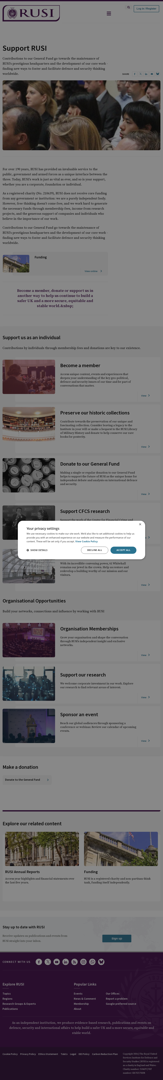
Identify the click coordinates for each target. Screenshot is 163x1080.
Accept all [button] (123, 550)
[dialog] (81, 540)
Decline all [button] (94, 550)
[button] (37, 550)
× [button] (140, 524)
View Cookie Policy (86, 541)
